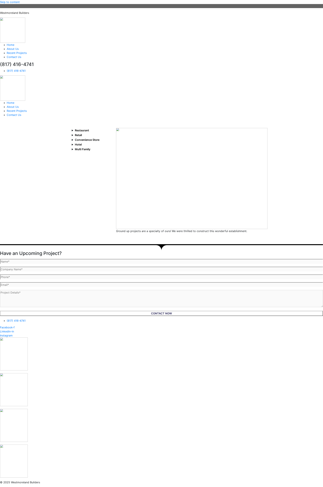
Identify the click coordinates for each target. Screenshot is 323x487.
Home (10, 44)
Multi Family (82, 149)
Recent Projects (17, 53)
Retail (78, 135)
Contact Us (14, 57)
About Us (13, 49)
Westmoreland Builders (14, 12)
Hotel (78, 144)
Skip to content (10, 2)
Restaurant (82, 130)
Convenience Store (87, 139)
